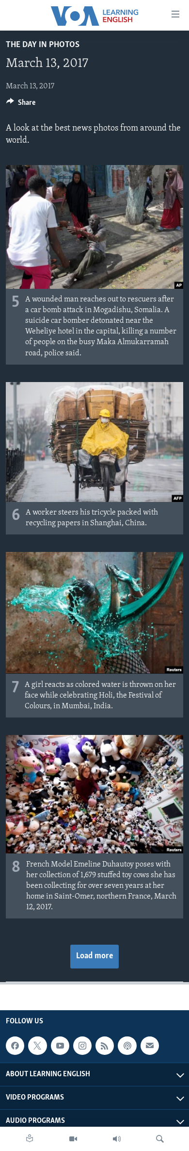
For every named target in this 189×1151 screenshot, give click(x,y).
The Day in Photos (42, 45)
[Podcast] (127, 1045)
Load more (94, 956)
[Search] (159, 1139)
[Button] (20, 105)
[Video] (73, 1139)
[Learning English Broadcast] (116, 1139)
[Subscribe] (150, 1045)
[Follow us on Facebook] (15, 1045)
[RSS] (104, 1045)
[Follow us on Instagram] (82, 1045)
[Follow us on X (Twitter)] (37, 1045)
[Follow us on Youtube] (60, 1045)
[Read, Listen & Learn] (30, 1139)
